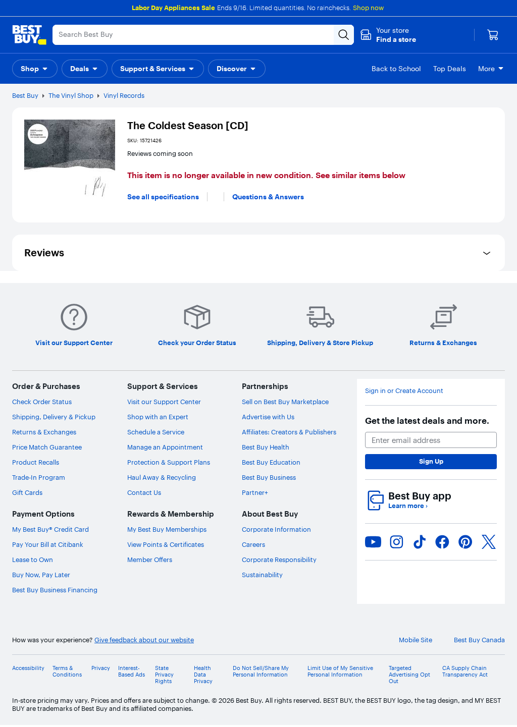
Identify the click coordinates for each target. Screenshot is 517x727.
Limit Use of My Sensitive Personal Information (340, 671)
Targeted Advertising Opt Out (409, 675)
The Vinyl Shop (70, 95)
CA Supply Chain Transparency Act (465, 671)
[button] (388, 35)
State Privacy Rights (164, 675)
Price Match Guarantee (47, 447)
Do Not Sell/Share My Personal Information (261, 671)
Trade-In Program (38, 477)
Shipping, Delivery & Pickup (53, 417)
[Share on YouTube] (373, 542)
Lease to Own (32, 559)
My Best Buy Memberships (166, 529)
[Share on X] (489, 542)
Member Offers (149, 559)
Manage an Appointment (165, 447)
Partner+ (255, 492)
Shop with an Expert (157, 417)
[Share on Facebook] (442, 542)
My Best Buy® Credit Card (50, 529)
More (486, 68)
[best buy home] (29, 35)
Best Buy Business (269, 477)
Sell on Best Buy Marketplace (285, 402)
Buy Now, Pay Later (41, 575)
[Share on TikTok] (419, 542)
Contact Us (144, 492)
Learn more (408, 506)
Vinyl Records (124, 95)
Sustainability (262, 575)
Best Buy (25, 95)
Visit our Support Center (164, 402)
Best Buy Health (265, 447)
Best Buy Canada (479, 640)
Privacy (100, 668)
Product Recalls (35, 462)
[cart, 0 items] (493, 35)
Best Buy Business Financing (54, 590)
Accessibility (28, 668)
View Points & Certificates (165, 544)
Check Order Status (42, 402)
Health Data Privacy (203, 675)
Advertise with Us (268, 417)
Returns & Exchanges (44, 432)
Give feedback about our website (144, 640)
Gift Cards (27, 492)
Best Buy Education (271, 462)
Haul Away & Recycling (161, 477)
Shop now (368, 8)
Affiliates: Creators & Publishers (289, 432)
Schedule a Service (155, 432)
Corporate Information (276, 529)
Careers (253, 544)
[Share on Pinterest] (465, 542)
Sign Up (431, 461)
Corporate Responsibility (279, 559)
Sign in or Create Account (404, 391)
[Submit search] (344, 35)
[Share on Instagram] (396, 542)
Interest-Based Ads (131, 671)
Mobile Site (415, 640)
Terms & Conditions (67, 671)
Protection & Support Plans (168, 462)
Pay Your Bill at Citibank (47, 544)
